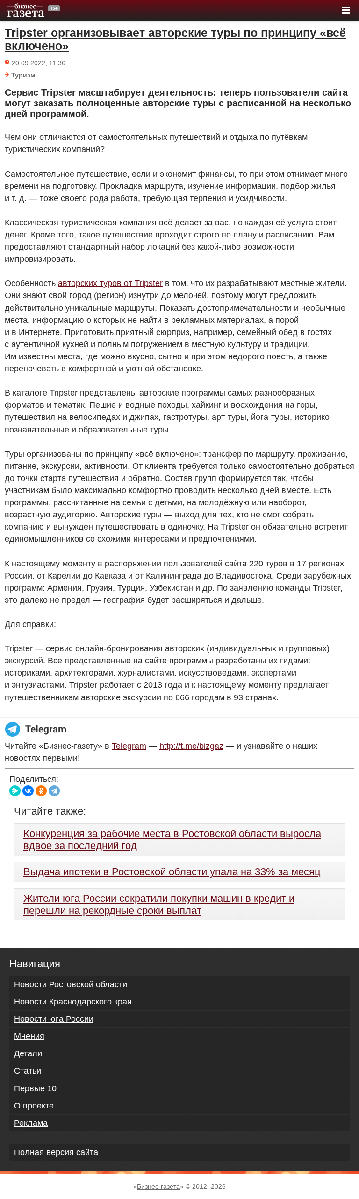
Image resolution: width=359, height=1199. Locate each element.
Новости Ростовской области (70, 984)
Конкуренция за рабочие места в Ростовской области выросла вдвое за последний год (172, 839)
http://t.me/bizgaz (191, 746)
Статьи (27, 1070)
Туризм (23, 75)
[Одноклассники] (41, 790)
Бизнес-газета (158, 1186)
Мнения (29, 1036)
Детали (28, 1053)
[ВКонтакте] (28, 790)
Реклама (31, 1123)
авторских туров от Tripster (110, 283)
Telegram (129, 746)
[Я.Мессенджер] (15, 790)
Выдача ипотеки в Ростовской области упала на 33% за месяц (172, 872)
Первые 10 (35, 1088)
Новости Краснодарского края (73, 1001)
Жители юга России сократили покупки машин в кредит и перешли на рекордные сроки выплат (158, 904)
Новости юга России (53, 1019)
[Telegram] (54, 790)
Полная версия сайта (56, 1152)
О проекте (34, 1105)
